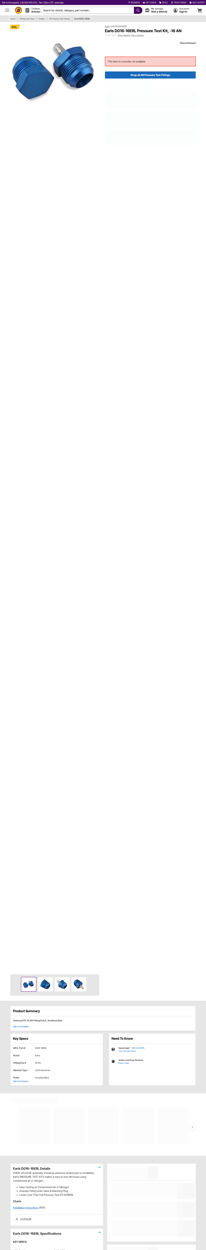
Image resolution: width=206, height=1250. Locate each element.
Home (12, 19)
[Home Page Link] (18, 10)
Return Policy (124, 1063)
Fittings (42, 19)
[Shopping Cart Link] (199, 10)
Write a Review (124, 35)
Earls (107, 26)
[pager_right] (96, 498)
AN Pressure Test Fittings (59, 19)
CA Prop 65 (25, 1218)
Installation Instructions (25, 1207)
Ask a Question (137, 35)
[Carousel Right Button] (192, 1127)
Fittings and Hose (27, 19)
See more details (21, 1026)
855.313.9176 (138, 1048)
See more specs (20, 1081)
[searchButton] (137, 10)
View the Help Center (127, 1051)
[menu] (7, 10)
